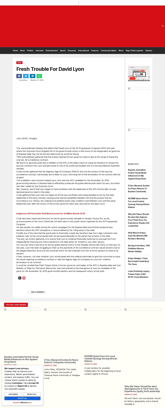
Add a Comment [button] (37, 292)
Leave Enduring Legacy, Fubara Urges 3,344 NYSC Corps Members (139, 274)
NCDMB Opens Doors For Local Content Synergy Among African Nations (100, 358)
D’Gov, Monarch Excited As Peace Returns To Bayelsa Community (138, 189)
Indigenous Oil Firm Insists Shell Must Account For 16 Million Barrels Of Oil (50, 214)
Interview (39, 50)
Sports (63, 50)
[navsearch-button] (162, 26)
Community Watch (108, 50)
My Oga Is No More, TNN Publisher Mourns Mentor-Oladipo (139, 249)
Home (15, 50)
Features (95, 50)
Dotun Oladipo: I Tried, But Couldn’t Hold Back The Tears (138, 261)
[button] (19, 76)
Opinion (148, 50)
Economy (72, 50)
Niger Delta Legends (134, 50)
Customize (13, 394)
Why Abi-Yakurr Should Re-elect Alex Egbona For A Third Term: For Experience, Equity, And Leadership (138, 220)
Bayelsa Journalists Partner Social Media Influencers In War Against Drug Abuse (21, 359)
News (22, 50)
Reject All (31, 394)
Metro (121, 50)
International (83, 50)
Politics (30, 50)
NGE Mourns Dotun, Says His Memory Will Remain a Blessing (137, 236)
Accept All (22, 398)
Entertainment (52, 50)
